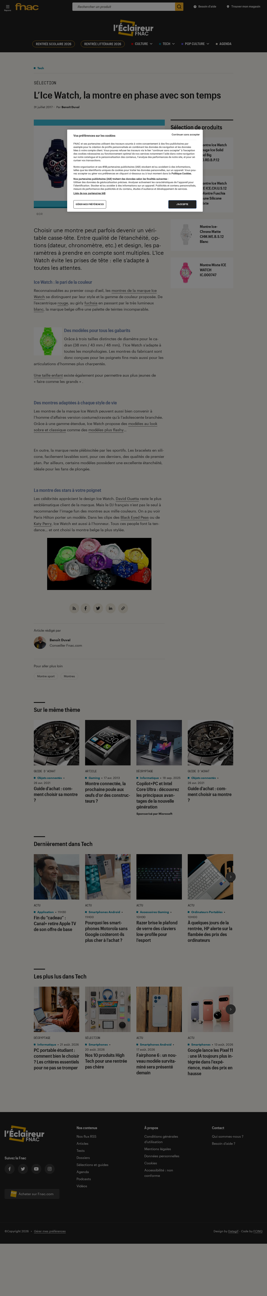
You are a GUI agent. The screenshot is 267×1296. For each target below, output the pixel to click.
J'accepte (182, 204)
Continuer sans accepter (186, 134)
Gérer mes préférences (90, 204)
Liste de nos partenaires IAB (89, 193)
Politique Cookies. (181, 173)
